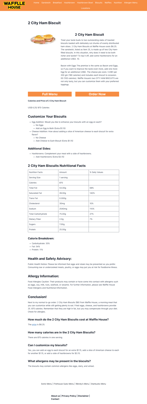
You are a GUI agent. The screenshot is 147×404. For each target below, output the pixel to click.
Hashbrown (69, 2)
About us (55, 396)
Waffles (108, 2)
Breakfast (57, 2)
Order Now (97, 94)
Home (36, 2)
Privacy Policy (69, 396)
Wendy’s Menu (82, 384)
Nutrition (118, 2)
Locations (85, 8)
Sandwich (46, 2)
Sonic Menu (46, 384)
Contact (55, 399)
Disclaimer (83, 396)
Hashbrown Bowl (85, 2)
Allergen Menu (130, 2)
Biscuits (98, 2)
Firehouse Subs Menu (64, 384)
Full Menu (49, 94)
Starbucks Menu (98, 384)
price (34, 324)
